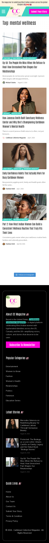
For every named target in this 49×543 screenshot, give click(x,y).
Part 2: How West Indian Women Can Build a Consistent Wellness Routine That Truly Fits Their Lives (22, 228)
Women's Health (31, 169)
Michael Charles (11, 82)
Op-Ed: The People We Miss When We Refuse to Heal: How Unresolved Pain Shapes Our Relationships (24, 67)
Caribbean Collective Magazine (16, 138)
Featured (17, 58)
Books (6, 113)
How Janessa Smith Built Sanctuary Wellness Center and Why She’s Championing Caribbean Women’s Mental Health (23, 122)
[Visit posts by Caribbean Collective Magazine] (4, 138)
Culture (7, 58)
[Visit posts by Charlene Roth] (4, 189)
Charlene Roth (10, 189)
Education (16, 113)
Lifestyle (17, 169)
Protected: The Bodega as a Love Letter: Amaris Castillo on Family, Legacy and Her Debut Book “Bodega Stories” (31, 444)
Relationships (29, 58)
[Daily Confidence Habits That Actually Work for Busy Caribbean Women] (24, 156)
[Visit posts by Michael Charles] (4, 82)
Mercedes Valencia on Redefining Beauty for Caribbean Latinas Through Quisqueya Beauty (29, 425)
